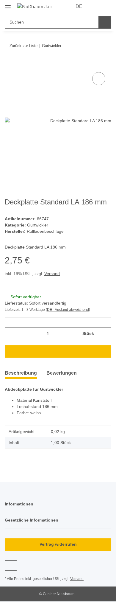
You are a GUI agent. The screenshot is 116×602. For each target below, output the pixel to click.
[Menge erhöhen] (104, 334)
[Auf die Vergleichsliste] (98, 78)
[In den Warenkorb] (9, 64)
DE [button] (79, 6)
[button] (96, 7)
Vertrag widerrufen (58, 544)
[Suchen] (104, 22)
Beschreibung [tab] (21, 373)
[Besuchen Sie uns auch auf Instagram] (11, 565)
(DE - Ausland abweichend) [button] (68, 310)
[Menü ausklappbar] (8, 5)
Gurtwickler (37, 225)
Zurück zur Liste (23, 46)
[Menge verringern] (11, 334)
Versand (52, 273)
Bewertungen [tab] (61, 373)
